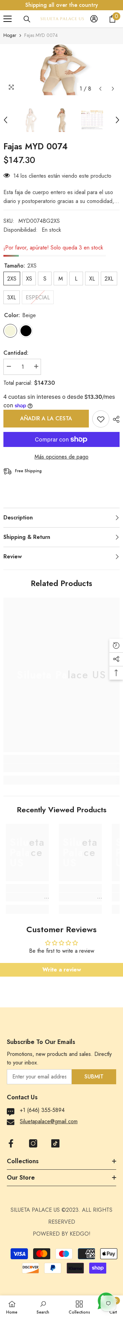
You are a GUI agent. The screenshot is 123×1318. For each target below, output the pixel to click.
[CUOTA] (114, 419)
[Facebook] (10, 1143)
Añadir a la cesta (46, 418)
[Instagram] (33, 1143)
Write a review (61, 970)
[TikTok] (55, 1143)
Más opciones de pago (61, 457)
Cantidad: (15, 353)
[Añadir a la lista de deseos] (100, 418)
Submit (94, 1077)
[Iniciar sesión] (94, 18)
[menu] (7, 19)
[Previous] (100, 89)
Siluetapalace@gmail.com (49, 1121)
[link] (61, 767)
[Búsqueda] (27, 19)
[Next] (113, 89)
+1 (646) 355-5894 (42, 1110)
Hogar (9, 35)
